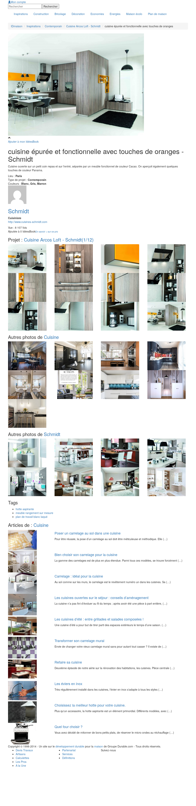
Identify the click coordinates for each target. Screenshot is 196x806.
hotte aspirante (25, 509)
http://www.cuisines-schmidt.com (27, 222)
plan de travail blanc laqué (31, 517)
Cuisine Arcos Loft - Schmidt (83, 26)
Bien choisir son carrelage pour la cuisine (86, 554)
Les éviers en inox (68, 683)
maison (98, 746)
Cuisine (51, 336)
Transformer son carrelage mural (79, 640)
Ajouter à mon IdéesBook (23, 141)
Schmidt (18, 211)
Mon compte (18, 2)
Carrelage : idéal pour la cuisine (79, 575)
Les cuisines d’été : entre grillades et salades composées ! (99, 618)
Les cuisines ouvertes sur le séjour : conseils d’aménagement (102, 597)
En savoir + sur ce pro (46, 231)
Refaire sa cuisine (68, 662)
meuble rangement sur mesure (34, 513)
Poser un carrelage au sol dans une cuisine (88, 532)
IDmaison (16, 26)
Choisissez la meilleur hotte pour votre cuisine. (90, 705)
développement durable (70, 746)
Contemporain (53, 26)
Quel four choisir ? (68, 726)
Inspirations (34, 26)
